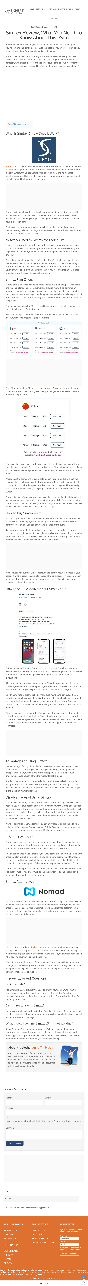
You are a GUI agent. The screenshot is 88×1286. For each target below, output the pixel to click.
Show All (27, 124)
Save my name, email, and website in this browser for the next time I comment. (43, 1121)
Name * (9, 1098)
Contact (54, 18)
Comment (10, 1128)
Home (32, 9)
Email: (62, 1242)
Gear (71, 9)
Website (9, 1108)
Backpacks (62, 9)
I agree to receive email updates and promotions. (71, 1248)
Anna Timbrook (42, 1047)
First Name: (64, 1236)
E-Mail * (48, 1098)
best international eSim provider (49, 947)
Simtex (9, 166)
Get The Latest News (69, 1253)
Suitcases (52, 9)
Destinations (41, 9)
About (77, 9)
